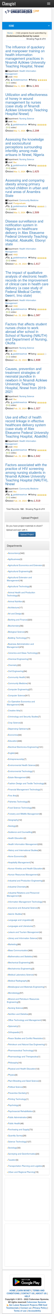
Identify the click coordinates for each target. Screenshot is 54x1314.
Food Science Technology (20, 807)
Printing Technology (17, 1099)
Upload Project (27, 534)
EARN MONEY (24, 1290)
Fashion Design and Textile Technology (26, 783)
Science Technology (17, 1141)
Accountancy (14, 553)
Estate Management (17, 777)
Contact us (25, 1307)
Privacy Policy (40, 1307)
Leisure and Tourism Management (23, 932)
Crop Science (14, 722)
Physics (11, 1074)
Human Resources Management (23, 874)
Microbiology (14, 992)
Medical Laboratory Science (20, 974)
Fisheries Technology (18, 801)
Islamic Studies (15, 913)
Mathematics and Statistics (20, 956)
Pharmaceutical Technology (20, 1050)
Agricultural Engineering (19, 571)
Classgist (9, 4)
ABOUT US (41, 1293)
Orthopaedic (13, 1032)
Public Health (14, 1123)
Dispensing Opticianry (18, 728)
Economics (13, 734)
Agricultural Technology (18, 586)
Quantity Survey (15, 1135)
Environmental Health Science (21, 765)
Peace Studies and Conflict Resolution (25, 1038)
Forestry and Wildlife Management (23, 813)
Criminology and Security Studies (23, 716)
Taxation (12, 1159)
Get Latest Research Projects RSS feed (28, 1304)
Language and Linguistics (19, 919)
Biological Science (16, 631)
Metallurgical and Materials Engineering (26, 986)
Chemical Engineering (18, 659)
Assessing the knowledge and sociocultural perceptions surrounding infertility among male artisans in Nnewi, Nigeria (24, 147)
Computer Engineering (18, 689)
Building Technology (17, 637)
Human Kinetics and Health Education (25, 868)
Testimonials (12, 1307)
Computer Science (16, 695)
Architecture (13, 607)
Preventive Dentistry (17, 1093)
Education (12, 740)
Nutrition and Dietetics (18, 1014)
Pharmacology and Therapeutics (23, 1056)
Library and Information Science (22, 938)
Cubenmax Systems (36, 1302)
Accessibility (34, 1310)
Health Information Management (23, 844)
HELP (27, 1296)
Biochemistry (14, 625)
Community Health (16, 677)
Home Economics (16, 856)
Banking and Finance (17, 619)
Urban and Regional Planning (21, 1171)
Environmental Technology (20, 771)
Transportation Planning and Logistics (25, 1165)
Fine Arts (12, 795)
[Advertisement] (29, 17)
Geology (12, 825)
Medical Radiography (17, 980)
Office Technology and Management (24, 1020)
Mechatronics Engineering (20, 968)
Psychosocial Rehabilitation (20, 1111)
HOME (13, 1290)
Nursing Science (26, 118)
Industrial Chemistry (17, 886)
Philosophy (13, 1062)
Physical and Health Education (22, 1068)
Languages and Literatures (20, 926)
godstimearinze (20, 124)
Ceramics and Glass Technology (23, 652)
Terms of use (20, 1310)
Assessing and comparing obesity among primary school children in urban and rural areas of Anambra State (26, 188)
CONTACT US (27, 1293)
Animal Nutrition (15, 601)
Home (11, 25)
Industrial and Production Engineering (25, 880)
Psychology (13, 1105)
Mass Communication (18, 950)
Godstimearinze (20, 79)
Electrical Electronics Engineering (23, 746)
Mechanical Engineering (19, 962)
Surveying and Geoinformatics (22, 1153)
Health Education (16, 838)
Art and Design (15, 613)
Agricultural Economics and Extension (25, 565)
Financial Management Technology (24, 789)
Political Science (15, 1086)
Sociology (12, 1147)
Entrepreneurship (16, 759)
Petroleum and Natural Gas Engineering (26, 1044)
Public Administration (17, 1117)
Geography (13, 819)
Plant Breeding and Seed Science (23, 1080)
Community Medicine (28, 200)
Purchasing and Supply (18, 1129)
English (11, 753)
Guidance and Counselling (20, 832)
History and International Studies (23, 850)
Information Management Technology (25, 901)
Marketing (12, 944)
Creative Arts (14, 710)
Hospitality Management (19, 862)
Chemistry (12, 665)
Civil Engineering (15, 671)
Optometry (13, 1026)
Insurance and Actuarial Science (22, 907)
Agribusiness (14, 559)
